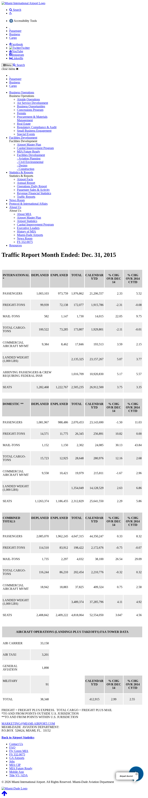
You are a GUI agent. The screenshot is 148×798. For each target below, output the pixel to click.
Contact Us (16, 744)
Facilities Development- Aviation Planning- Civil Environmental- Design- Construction (31, 162)
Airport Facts (25, 179)
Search (16, 9)
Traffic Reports (26, 196)
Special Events (26, 134)
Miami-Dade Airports (30, 235)
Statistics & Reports (21, 172)
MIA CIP (15, 765)
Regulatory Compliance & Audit (36, 127)
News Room (17, 200)
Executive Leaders (28, 228)
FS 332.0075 (25, 242)
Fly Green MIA (18, 751)
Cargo (13, 37)
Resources (15, 245)
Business (14, 34)
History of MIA (26, 231)
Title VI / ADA (18, 775)
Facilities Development (23, 137)
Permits (21, 113)
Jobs (12, 761)
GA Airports (16, 758)
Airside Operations (28, 99)
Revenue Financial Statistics (34, 193)
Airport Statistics (27, 221)
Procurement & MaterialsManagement (32, 118)
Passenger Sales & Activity (33, 189)
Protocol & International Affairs (28, 203)
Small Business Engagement (34, 130)
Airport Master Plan (29, 144)
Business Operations (21, 92)
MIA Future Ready (28, 151)
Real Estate (24, 123)
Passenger (15, 30)
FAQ (12, 747)
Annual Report (26, 182)
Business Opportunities (31, 106)
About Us (15, 207)
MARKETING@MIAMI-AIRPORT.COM (28, 723)
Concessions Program (30, 109)
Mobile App (16, 771)
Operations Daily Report (32, 186)
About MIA (24, 214)
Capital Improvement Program (35, 148)
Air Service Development (32, 102)
